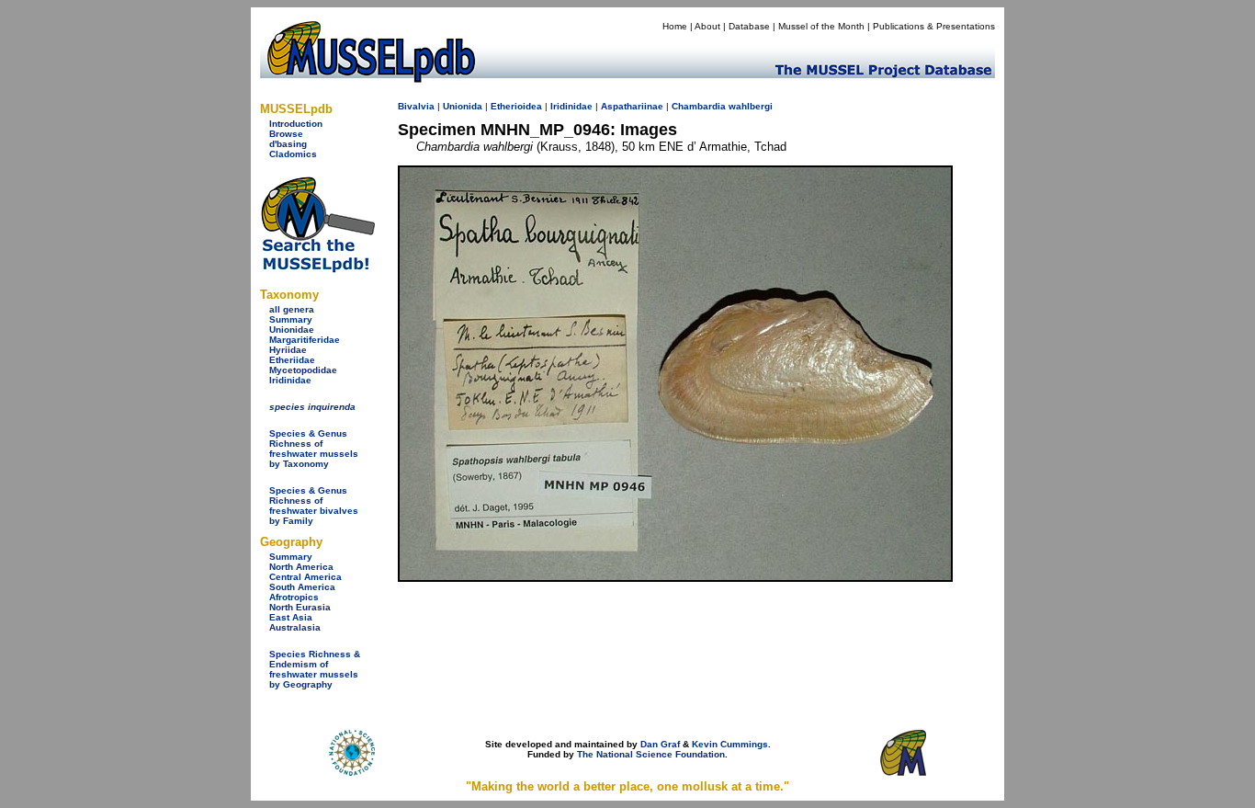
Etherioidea (516, 106)
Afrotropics (294, 597)
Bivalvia (416, 106)
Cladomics (293, 154)
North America (301, 567)
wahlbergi (751, 106)
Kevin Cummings (730, 744)
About (707, 26)
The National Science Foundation (651, 754)
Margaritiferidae (304, 340)
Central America (305, 577)
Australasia (295, 627)
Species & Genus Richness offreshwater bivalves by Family (313, 505)
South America (302, 587)
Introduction (295, 124)
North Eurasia (300, 607)
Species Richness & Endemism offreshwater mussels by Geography (314, 669)
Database (749, 26)
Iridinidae (290, 380)
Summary (290, 319)
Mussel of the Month (821, 26)
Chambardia (699, 106)
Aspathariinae (632, 106)
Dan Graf (660, 744)
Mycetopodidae (303, 370)
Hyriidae (288, 350)
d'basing (288, 144)
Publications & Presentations (934, 26)
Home (674, 26)
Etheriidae (292, 360)
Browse (286, 134)
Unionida (462, 106)
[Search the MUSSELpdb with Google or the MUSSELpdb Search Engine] (317, 269)
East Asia (290, 617)
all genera (291, 309)
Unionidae (291, 329)
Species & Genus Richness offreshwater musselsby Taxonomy (313, 448)
